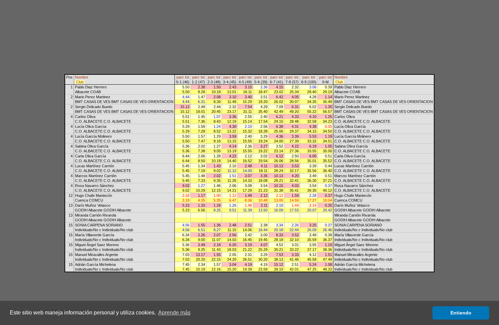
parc (180, 77)
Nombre (81, 77)
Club (80, 82)
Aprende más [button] (174, 312)
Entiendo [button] (461, 312)
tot (187, 77)
